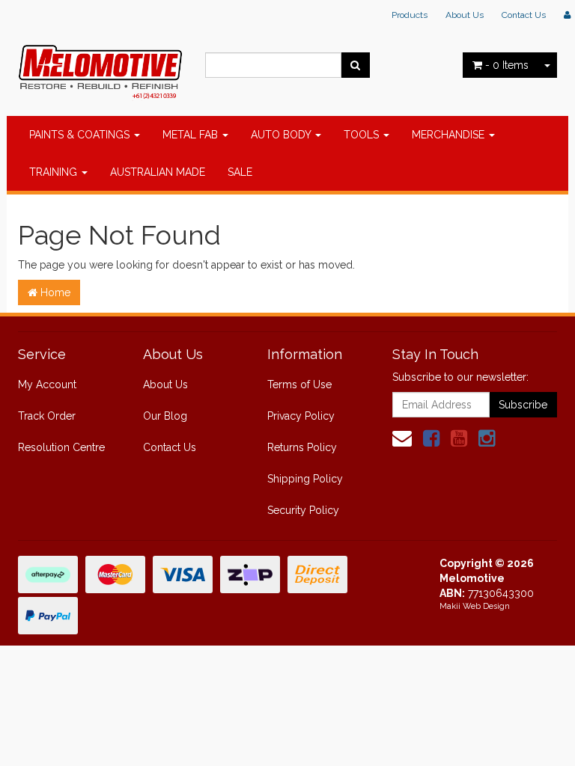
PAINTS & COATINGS (81, 135)
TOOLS (363, 135)
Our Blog (165, 416)
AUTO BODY (282, 135)
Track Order (47, 416)
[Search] (355, 65)
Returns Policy (302, 447)
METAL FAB (191, 135)
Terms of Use (299, 384)
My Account (47, 384)
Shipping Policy (305, 479)
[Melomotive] (100, 68)
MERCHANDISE (449, 135)
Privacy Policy (301, 416)
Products (410, 15)
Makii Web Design (474, 606)
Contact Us (524, 15)
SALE (240, 172)
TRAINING (54, 172)
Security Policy (303, 510)
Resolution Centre (61, 447)
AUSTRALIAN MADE (157, 172)
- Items (507, 65)
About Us (464, 15)
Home (53, 292)
